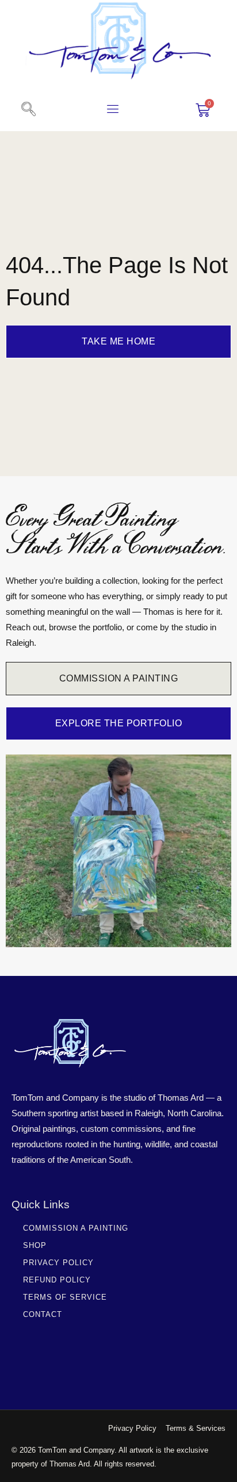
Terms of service (65, 1297)
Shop (35, 1245)
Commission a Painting (75, 1228)
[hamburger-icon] (113, 110)
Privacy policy (58, 1262)
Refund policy (57, 1280)
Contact (42, 1314)
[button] (28, 109)
